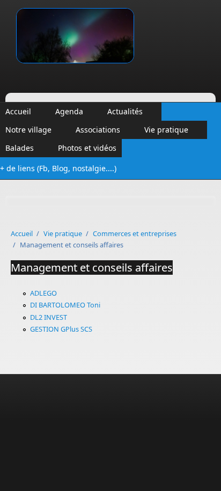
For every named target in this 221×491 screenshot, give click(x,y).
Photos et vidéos (87, 148)
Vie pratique (166, 129)
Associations (98, 129)
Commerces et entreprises (134, 233)
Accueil (18, 111)
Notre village (28, 129)
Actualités (125, 111)
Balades (19, 148)
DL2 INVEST (48, 317)
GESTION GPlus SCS (61, 329)
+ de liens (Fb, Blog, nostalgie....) (58, 168)
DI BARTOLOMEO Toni (65, 305)
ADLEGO (43, 293)
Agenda (69, 111)
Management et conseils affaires (92, 267)
